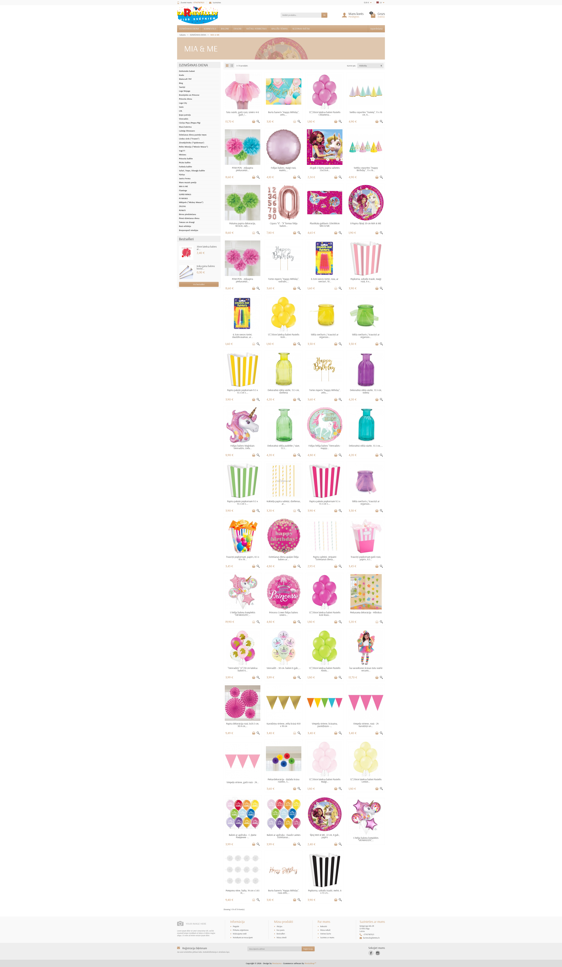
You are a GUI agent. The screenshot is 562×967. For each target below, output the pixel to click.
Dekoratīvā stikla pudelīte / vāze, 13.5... (283, 447)
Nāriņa (182, 174)
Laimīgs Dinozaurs (187, 130)
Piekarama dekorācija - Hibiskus (366, 612)
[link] (370, 953)
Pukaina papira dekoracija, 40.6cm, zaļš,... (242, 224)
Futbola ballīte (185, 166)
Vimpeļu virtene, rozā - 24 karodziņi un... (365, 725)
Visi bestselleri (199, 284)
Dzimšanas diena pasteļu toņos (193, 134)
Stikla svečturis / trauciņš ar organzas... (325, 335)
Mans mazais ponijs (187, 182)
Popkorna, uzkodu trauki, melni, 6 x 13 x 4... (324, 891)
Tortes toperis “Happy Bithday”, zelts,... (324, 391)
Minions (182, 154)
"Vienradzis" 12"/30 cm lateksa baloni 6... (242, 669)
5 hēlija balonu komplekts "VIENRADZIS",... (242, 613)
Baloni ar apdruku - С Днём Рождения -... (242, 836)
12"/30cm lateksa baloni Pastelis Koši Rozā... (324, 613)
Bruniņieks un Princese (189, 95)
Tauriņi (182, 87)
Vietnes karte (325, 933)
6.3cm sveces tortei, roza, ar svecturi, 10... (324, 280)
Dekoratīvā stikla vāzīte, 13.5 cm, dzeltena (283, 391)
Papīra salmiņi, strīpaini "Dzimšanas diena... (324, 558)
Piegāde (236, 926)
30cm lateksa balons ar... (207, 248)
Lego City (183, 103)
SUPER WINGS (185, 194)
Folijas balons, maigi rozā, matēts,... (283, 169)
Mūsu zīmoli (281, 937)
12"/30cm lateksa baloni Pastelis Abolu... (324, 669)
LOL (180, 111)
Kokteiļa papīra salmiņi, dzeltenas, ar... (284, 502)
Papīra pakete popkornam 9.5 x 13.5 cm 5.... (242, 391)
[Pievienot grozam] (253, 121)
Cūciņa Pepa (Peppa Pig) (189, 122)
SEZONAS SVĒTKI (301, 28)
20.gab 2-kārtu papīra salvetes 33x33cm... (325, 169)
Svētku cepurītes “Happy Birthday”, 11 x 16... (366, 169)
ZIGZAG (182, 206)
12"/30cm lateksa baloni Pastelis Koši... (283, 335)
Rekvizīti (323, 926)
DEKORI (237, 28)
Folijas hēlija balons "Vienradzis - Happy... (325, 447)
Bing (181, 83)
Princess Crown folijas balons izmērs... (283, 613)
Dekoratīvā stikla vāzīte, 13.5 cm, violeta (366, 391)
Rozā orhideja (185, 226)
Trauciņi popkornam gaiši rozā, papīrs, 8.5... (366, 558)
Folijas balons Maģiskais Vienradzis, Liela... (243, 447)
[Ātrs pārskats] (258, 121)
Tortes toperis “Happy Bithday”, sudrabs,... (283, 280)
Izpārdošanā (376, 28)
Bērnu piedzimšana (187, 214)
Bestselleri (281, 933)
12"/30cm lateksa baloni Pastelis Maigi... (324, 780)
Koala (181, 75)
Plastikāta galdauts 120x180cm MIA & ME (325, 224)
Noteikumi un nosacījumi (243, 937)
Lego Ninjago (184, 91)
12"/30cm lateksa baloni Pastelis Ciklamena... (324, 113)
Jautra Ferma (184, 178)
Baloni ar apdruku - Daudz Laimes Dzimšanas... (283, 836)
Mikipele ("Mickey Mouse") (191, 202)
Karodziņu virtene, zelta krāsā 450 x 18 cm (283, 725)
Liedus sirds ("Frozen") (189, 138)
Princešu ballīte (186, 158)
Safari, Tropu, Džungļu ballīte (192, 170)
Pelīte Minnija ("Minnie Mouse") (193, 146)
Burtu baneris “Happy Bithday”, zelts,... (283, 113)
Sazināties (217, 2)
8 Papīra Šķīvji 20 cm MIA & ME (365, 223)
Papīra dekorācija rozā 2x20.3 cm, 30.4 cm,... (242, 725)
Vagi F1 (182, 150)
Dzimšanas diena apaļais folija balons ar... (284, 558)
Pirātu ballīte (185, 162)
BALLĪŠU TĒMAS (279, 28)
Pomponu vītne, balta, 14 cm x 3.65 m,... (242, 891)
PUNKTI (182, 210)
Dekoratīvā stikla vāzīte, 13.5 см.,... (366, 445)
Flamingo (183, 190)
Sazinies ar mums (327, 937)
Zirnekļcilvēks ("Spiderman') (191, 142)
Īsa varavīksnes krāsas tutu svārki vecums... (365, 669)
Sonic (181, 107)
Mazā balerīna (185, 127)
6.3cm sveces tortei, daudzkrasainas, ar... (242, 335)
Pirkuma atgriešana (241, 930)
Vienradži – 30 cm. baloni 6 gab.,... (284, 667)
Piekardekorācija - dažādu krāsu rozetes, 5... (283, 780)
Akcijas (279, 926)
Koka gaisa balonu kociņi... (206, 267)
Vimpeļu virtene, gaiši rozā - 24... (243, 782)
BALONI (225, 28)
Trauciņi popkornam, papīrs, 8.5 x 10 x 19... (242, 558)
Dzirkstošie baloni (187, 71)
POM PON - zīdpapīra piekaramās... (242, 169)
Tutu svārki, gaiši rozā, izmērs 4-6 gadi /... (242, 113)
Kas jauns (281, 930)
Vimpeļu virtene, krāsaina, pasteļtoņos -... (325, 725)
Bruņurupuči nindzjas (188, 230)
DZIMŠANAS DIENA (189, 28)
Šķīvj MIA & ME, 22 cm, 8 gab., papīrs (325, 836)
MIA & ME (183, 186)
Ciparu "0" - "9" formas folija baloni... (283, 224)
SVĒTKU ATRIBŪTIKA (256, 28)
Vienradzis (183, 118)
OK (324, 15)
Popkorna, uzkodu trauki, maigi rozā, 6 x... (366, 280)
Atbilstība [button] (363, 65)
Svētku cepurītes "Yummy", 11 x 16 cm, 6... (365, 113)
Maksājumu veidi (239, 933)
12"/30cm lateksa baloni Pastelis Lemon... (366, 780)
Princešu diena (185, 99)
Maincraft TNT (185, 79)
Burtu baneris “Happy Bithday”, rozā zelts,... (283, 891)
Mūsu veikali (325, 930)
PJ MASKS (183, 198)
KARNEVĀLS (210, 28)
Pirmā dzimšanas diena (189, 218)
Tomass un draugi (187, 222)
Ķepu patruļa (185, 115)
